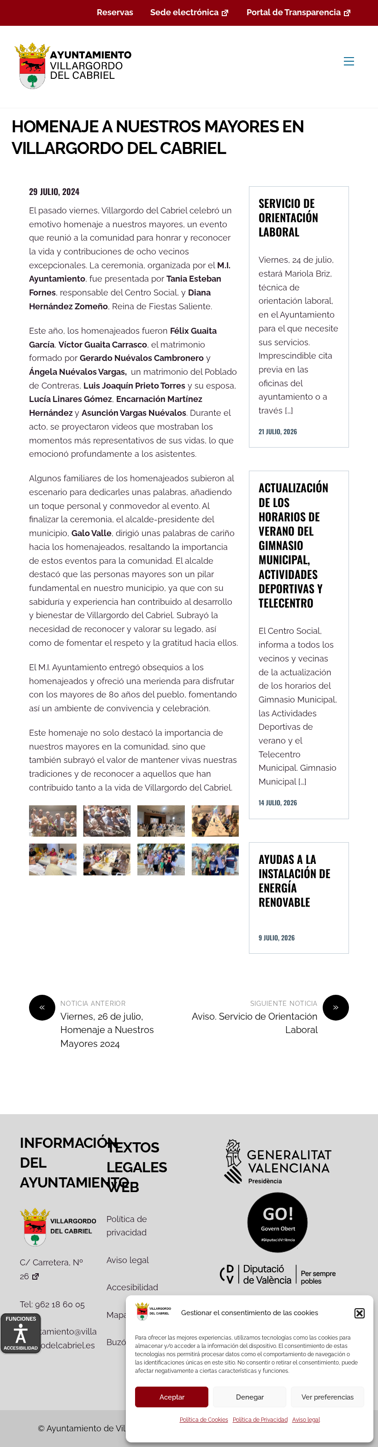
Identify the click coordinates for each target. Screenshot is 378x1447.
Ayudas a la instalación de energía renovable (295, 880)
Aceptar (171, 1397)
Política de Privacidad (260, 1420)
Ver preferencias (327, 1397)
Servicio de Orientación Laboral (288, 217)
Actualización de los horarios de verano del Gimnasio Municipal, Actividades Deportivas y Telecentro (293, 545)
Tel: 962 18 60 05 (52, 1304)
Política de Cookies (204, 1420)
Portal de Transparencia (294, 12)
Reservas (115, 12)
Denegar (250, 1397)
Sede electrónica (184, 12)
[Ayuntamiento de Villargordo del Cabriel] (75, 90)
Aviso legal (306, 1420)
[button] (359, 1313)
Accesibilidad (132, 1287)
